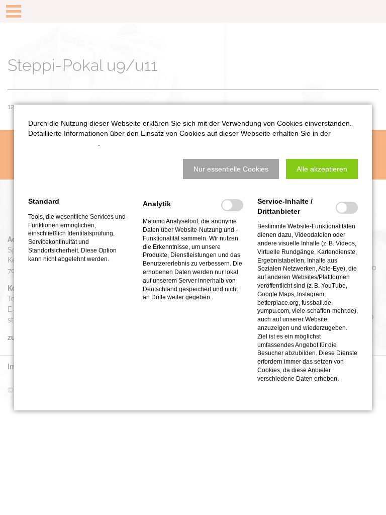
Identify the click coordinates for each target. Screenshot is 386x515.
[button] (231, 169)
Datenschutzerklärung (63, 143)
